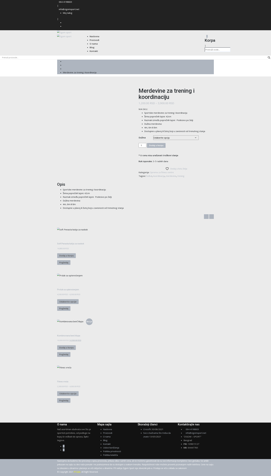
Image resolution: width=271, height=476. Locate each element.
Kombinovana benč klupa (68, 336)
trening (180, 176)
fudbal (149, 176)
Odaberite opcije (68, 301)
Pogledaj (63, 262)
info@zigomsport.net (69, 9)
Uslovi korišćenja (111, 447)
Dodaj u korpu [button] (66, 255)
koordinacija (159, 176)
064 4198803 (65, 1)
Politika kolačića (110, 455)
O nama (94, 43)
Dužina (142, 137)
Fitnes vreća (62, 381)
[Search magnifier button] (269, 58)
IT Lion (77, 471)
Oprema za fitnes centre (162, 172)
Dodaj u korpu (156, 145)
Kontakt (94, 51)
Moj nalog (67, 12)
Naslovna (94, 36)
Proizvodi (94, 40)
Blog (92, 47)
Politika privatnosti (112, 451)
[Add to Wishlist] (58, 236)
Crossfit (147, 429)
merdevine (171, 176)
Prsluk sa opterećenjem (68, 289)
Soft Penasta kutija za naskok (70, 244)
